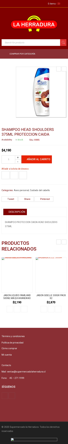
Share (27, 199)
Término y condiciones (13, 336)
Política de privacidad (13, 342)
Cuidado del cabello (40, 190)
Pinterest (45, 199)
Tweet (10, 199)
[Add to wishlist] (5, 175)
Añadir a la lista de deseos (15, 168)
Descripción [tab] (16, 211)
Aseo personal (21, 190)
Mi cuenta (7, 354)
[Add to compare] (14, 175)
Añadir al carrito (38, 159)
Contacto (6, 365)
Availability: (7, 139)
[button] (10, 309)
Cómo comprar (9, 348)
